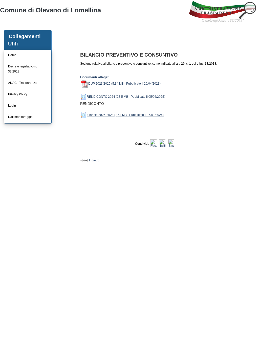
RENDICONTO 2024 (101, 96)
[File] (83, 96)
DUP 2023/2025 (99, 83)
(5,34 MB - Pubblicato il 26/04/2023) (136, 83)
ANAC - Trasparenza (22, 83)
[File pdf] (84, 83)
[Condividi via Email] (171, 143)
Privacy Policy (17, 94)
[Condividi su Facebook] (153, 143)
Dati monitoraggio (20, 117)
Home (12, 55)
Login (12, 105)
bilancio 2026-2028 (100, 115)
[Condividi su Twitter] (162, 143)
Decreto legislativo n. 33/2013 (22, 69)
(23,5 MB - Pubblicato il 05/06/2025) (140, 96)
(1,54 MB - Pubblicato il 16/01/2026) (139, 115)
